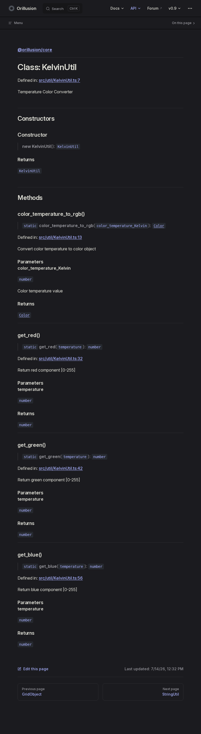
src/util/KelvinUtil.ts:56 (61, 578)
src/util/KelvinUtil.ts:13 (60, 237)
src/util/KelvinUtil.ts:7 (59, 80)
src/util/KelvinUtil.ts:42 (61, 468)
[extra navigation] (190, 8)
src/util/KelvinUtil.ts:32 (61, 358)
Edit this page (35, 669)
